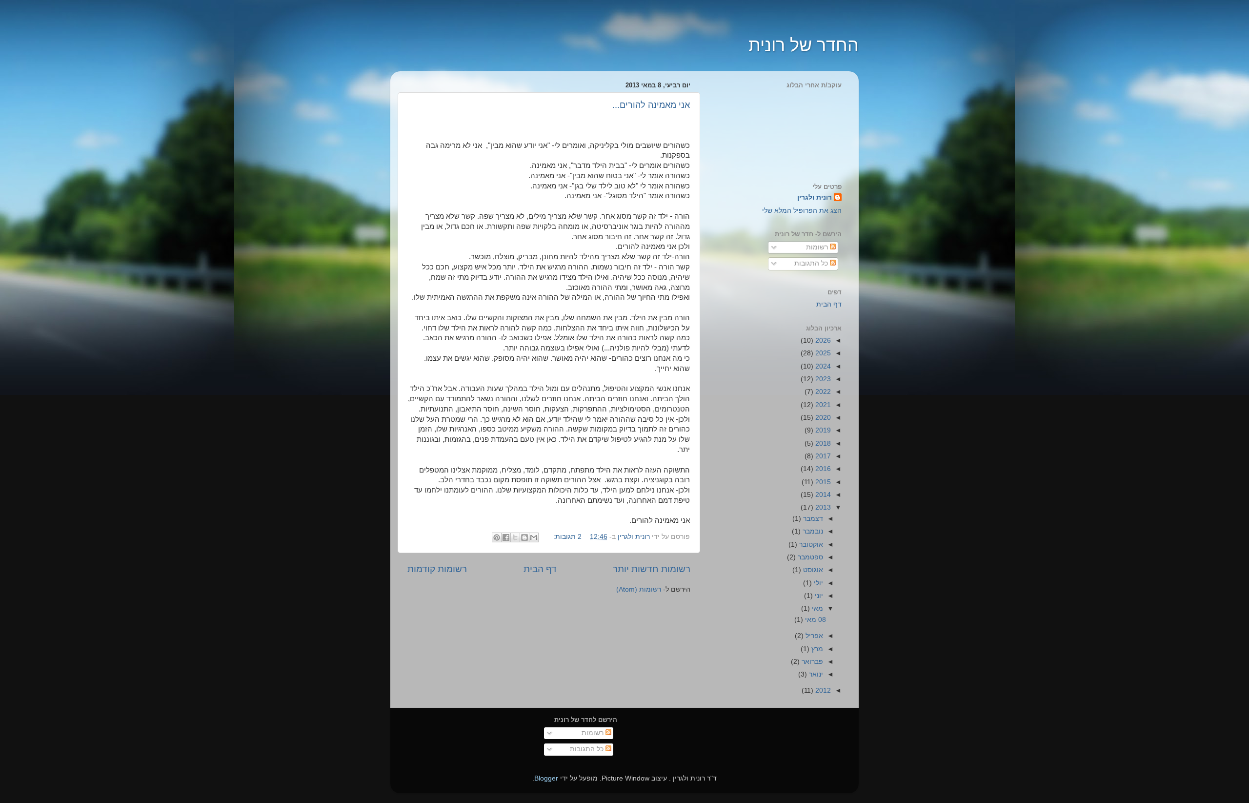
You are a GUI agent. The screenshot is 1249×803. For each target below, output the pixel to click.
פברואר (811, 661)
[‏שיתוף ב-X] (515, 537)
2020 (822, 417)
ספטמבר (809, 557)
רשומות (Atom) (638, 589)
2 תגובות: (566, 536)
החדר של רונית (803, 45)
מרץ (816, 649)
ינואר (815, 674)
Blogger (546, 778)
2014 (822, 494)
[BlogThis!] (524, 537)
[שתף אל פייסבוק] (506, 537)
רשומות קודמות (437, 569)
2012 (822, 690)
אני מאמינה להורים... (651, 105)
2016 (822, 469)
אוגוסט (812, 570)
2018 (822, 443)
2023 (822, 379)
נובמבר (812, 531)
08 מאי (814, 619)
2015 (822, 482)
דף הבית (540, 569)
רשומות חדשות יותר (651, 569)
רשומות (818, 247)
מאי (816, 608)
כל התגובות (812, 263)
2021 (822, 405)
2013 (822, 507)
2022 (822, 391)
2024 (822, 366)
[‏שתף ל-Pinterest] (497, 537)
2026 (822, 340)
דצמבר (812, 518)
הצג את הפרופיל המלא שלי (802, 210)
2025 (822, 353)
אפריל (813, 635)
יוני (818, 595)
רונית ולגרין (814, 197)
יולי (817, 583)
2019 (822, 430)
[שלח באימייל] (534, 537)
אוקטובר (810, 544)
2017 (822, 456)
